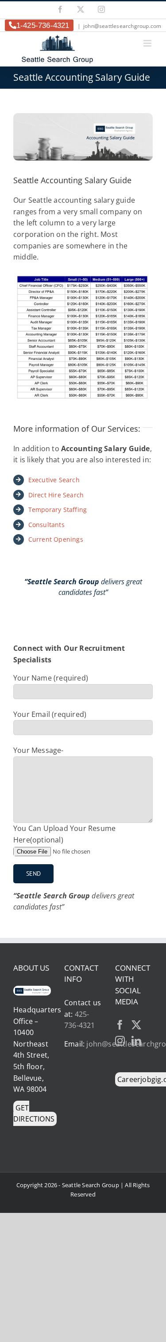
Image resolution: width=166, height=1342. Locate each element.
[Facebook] (120, 1025)
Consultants (46, 524)
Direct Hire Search (56, 495)
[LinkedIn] (136, 1041)
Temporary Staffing (57, 509)
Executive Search (54, 480)
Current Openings (55, 539)
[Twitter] (136, 1025)
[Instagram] (120, 1041)
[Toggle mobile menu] (148, 43)
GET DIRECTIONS (33, 1113)
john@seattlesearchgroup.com (122, 26)
